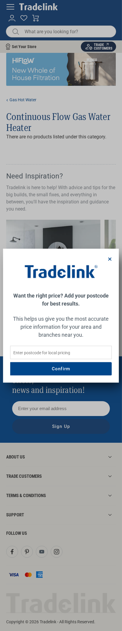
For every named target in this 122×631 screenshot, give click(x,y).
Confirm (61, 368)
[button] (110, 259)
